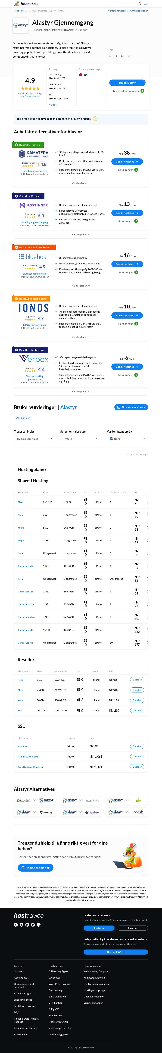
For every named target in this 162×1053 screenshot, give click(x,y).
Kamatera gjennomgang (35, 170)
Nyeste (67, 438)
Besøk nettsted (125, 161)
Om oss (18, 971)
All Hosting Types (58, 971)
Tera (20, 579)
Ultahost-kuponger (94, 996)
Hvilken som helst (27, 438)
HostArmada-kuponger (96, 983)
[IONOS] (33, 307)
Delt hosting (55, 990)
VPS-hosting (55, 1002)
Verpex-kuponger (93, 1002)
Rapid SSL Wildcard (28, 756)
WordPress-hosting (59, 983)
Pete (20, 680)
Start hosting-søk (38, 868)
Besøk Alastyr (127, 82)
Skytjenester (55, 1015)
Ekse (20, 690)
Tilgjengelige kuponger (127, 90)
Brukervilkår (21, 1034)
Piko (20, 502)
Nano (21, 515)
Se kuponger (127, 169)
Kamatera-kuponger (95, 977)
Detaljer (137, 679)
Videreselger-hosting (60, 1027)
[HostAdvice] (27, 3)
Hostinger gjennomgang (35, 222)
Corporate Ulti (26, 630)
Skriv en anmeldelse (133, 407)
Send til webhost (23, 999)
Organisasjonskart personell (24, 985)
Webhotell (54, 977)
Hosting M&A (114, 952)
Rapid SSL (23, 746)
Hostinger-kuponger (95, 990)
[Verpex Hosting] (33, 359)
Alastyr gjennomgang (62, 22)
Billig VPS (54, 1009)
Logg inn (132, 928)
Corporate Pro (25, 643)
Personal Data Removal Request (26, 1020)
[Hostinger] (33, 205)
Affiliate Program (23, 993)
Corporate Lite (26, 604)
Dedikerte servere (58, 1021)
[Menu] (145, 3)
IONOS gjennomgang (35, 324)
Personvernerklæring (25, 1027)
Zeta (20, 700)
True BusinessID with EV (30, 767)
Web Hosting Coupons (96, 971)
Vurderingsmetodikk (118, 10)
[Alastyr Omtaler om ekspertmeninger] (109, 56)
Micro (21, 527)
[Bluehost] (33, 256)
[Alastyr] (20, 25)
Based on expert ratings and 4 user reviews (30, 94)
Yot (20, 710)
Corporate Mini (26, 566)
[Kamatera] (33, 154)
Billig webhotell (57, 996)
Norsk (117, 438)
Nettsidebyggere (58, 1034)
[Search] (139, 3)
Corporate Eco (25, 591)
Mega (21, 540)
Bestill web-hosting (24, 1005)
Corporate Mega (26, 617)
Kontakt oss (20, 977)
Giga (20, 553)
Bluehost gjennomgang (34, 273)
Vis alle (53, 105)
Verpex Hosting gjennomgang (34, 378)
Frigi (16, 1012)
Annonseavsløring (139, 10)
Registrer (99, 928)
